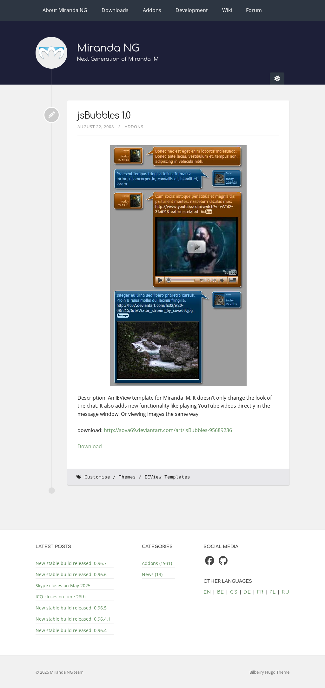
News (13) (152, 574)
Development (192, 10)
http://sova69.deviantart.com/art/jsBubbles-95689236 (168, 430)
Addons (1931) (157, 563)
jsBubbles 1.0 (103, 116)
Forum (254, 10)
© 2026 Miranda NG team (59, 672)
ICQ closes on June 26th (61, 597)
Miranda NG (108, 48)
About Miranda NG (65, 10)
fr (260, 592)
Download (89, 446)
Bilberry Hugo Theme (269, 672)
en (207, 592)
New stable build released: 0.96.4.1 (73, 619)
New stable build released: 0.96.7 (71, 563)
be (220, 592)
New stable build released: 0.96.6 (71, 574)
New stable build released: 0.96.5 (71, 608)
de (247, 592)
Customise (97, 477)
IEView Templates (167, 477)
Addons (152, 10)
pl (272, 592)
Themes (127, 477)
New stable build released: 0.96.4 (71, 630)
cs (234, 592)
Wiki (227, 10)
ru (285, 592)
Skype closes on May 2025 (63, 585)
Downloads (115, 10)
